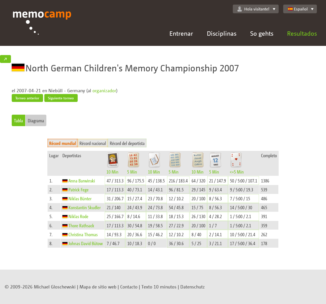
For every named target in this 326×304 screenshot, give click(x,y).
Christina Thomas (83, 234)
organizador (104, 90)
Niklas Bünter (80, 198)
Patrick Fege (79, 189)
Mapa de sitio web (97, 286)
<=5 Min (237, 172)
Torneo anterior (27, 98)
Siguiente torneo (61, 98)
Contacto (129, 286)
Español (301, 8)
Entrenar (181, 33)
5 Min (132, 172)
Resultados (302, 33)
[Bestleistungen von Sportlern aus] (65, 180)
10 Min (112, 172)
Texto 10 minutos (158, 286)
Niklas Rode (78, 216)
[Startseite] (42, 28)
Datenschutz (192, 286)
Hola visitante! (256, 8)
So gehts (261, 33)
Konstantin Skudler (85, 207)
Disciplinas (221, 33)
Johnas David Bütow (86, 243)
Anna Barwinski (82, 180)
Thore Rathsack (81, 225)
